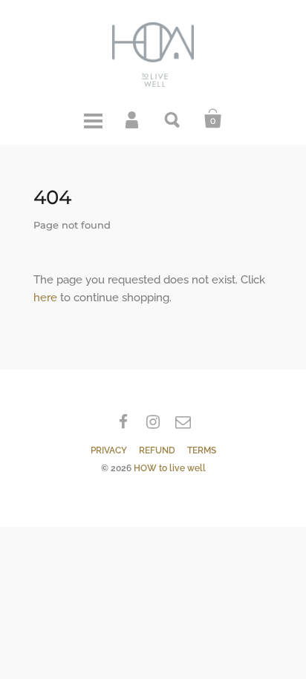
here (45, 297)
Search (173, 118)
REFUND (157, 450)
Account (133, 118)
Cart (213, 118)
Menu (92, 118)
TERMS (201, 450)
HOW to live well (170, 468)
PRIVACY (109, 450)
